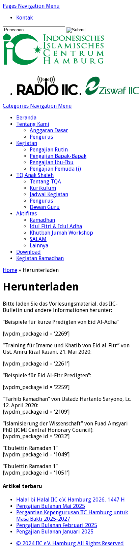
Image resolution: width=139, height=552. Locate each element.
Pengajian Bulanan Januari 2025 (54, 531)
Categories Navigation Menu (37, 106)
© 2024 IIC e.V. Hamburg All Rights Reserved (70, 543)
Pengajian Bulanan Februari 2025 (56, 525)
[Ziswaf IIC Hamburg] (112, 94)
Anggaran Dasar (49, 130)
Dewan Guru (45, 207)
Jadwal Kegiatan (49, 194)
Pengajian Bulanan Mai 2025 (50, 506)
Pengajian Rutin (49, 149)
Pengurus (41, 137)
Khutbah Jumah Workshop (61, 233)
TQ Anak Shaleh (35, 175)
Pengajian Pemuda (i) (55, 169)
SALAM (38, 239)
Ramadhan (42, 220)
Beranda (26, 117)
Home (10, 270)
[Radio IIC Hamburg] (47, 94)
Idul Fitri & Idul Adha (56, 226)
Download (28, 252)
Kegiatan (26, 143)
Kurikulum (43, 188)
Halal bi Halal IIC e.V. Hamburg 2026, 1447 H (70, 499)
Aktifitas (26, 213)
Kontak (24, 17)
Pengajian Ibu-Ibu (52, 162)
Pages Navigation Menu (31, 6)
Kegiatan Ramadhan (40, 258)
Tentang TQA (45, 181)
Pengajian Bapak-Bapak (58, 156)
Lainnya (39, 245)
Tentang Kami (32, 124)
